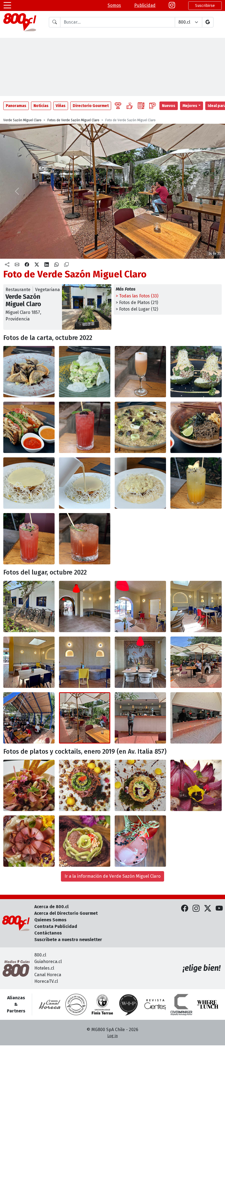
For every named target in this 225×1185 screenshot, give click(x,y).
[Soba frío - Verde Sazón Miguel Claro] (196, 427)
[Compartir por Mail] (17, 265)
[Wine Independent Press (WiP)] (129, 1004)
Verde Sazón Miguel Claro (22, 120)
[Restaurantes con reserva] (152, 105)
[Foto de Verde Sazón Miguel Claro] (85, 483)
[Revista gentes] (155, 1004)
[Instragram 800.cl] (172, 5)
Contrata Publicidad (55, 926)
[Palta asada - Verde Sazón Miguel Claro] (196, 371)
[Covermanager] (181, 1004)
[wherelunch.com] (208, 1004)
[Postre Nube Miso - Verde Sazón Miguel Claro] (29, 483)
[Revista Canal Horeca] (50, 1004)
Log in (112, 1036)
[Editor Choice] (118, 105)
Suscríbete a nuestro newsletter (68, 939)
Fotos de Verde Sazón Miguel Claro (73, 120)
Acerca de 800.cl (51, 906)
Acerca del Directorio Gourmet (66, 913)
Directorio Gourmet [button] (91, 105)
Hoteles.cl (44, 968)
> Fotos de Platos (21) (137, 302)
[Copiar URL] (66, 265)
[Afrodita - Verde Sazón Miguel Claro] (85, 427)
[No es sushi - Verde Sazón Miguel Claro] (140, 785)
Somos (114, 5)
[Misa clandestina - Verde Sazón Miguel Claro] (85, 538)
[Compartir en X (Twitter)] (37, 265)
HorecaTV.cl (46, 981)
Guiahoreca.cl (48, 961)
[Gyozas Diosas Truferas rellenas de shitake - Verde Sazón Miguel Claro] (29, 371)
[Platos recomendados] (129, 105)
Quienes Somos (50, 919)
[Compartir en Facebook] (27, 265)
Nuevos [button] (168, 105)
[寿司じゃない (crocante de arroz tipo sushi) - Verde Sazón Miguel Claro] (85, 785)
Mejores (189, 105)
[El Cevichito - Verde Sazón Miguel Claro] (29, 785)
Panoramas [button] (16, 105)
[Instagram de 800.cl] (196, 908)
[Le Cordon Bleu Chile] (102, 1004)
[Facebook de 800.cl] (184, 908)
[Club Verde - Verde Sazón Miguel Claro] (29, 427)
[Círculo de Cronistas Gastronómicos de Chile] (76, 1004)
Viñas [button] (61, 105)
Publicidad (145, 5)
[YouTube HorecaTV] (219, 908)
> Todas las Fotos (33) (137, 296)
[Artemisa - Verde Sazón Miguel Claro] (140, 371)
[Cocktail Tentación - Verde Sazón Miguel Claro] (140, 841)
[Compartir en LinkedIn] (46, 265)
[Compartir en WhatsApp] (56, 265)
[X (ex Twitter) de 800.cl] (207, 908)
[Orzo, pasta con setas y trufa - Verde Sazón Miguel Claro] (140, 427)
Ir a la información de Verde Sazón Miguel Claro (112, 876)
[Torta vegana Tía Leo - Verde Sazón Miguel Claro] (85, 841)
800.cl (40, 955)
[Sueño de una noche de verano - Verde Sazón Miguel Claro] (196, 483)
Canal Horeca (47, 974)
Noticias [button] (41, 105)
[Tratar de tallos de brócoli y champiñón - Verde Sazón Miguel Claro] (85, 371)
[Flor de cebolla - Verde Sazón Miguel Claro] (196, 785)
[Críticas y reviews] (141, 105)
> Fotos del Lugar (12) (137, 309)
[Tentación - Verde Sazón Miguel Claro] (29, 538)
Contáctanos (48, 933)
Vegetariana (47, 289)
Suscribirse (205, 5)
